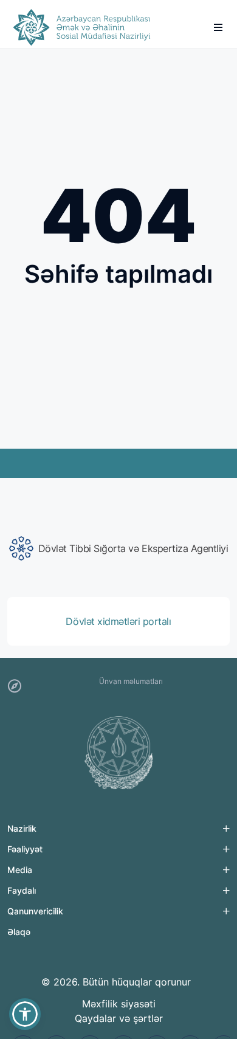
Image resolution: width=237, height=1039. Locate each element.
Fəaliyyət (25, 849)
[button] (25, 1014)
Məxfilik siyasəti (119, 1004)
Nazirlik (21, 828)
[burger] (218, 27)
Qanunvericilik (35, 911)
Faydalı (21, 890)
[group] (118, 548)
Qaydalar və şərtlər (119, 1018)
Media (19, 870)
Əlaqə (18, 932)
